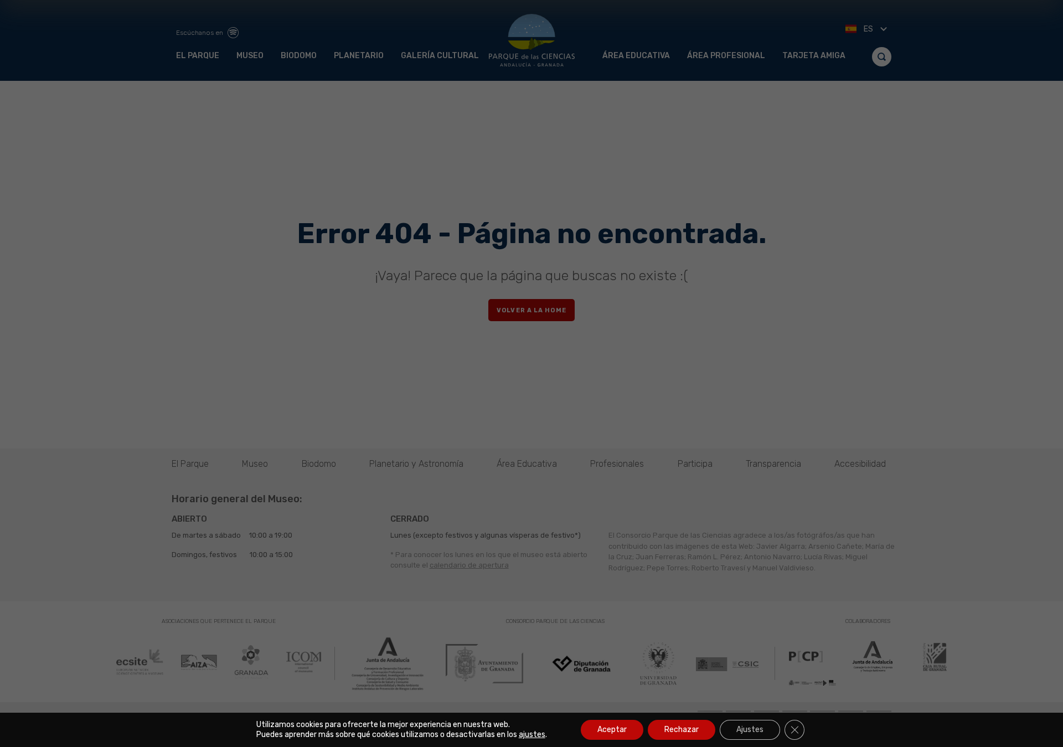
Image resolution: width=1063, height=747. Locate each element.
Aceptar (612, 729)
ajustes (532, 734)
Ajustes (749, 729)
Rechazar (681, 729)
